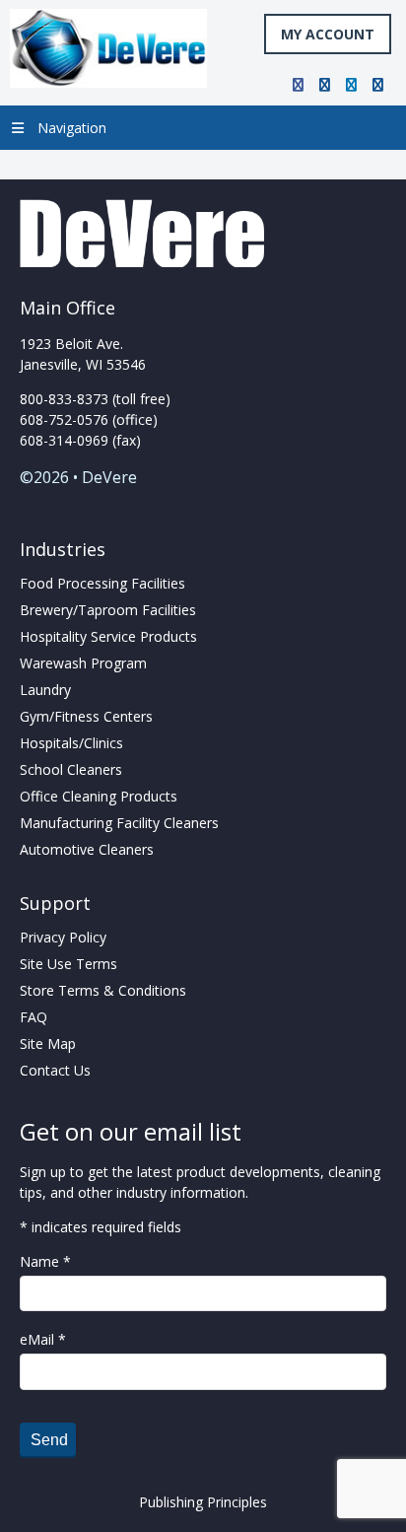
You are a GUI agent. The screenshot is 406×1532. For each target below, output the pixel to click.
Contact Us (55, 1070)
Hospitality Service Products (108, 636)
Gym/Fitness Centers (86, 716)
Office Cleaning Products (98, 796)
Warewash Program (83, 663)
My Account (327, 34)
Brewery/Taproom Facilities (108, 609)
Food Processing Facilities (102, 583)
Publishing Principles (203, 1502)
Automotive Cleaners (87, 849)
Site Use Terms (68, 963)
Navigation (71, 127)
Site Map (48, 1043)
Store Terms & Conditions (103, 990)
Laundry (45, 689)
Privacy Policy (63, 937)
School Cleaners (71, 769)
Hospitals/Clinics (71, 742)
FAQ (33, 1017)
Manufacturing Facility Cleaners (119, 822)
